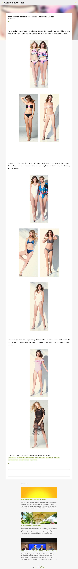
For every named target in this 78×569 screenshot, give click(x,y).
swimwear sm (33, 459)
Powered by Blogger (40, 567)
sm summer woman (39, 457)
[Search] (26, 2)
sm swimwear (49, 457)
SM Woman (56, 457)
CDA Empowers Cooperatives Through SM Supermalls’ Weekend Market (39, 550)
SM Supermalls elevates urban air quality (31, 525)
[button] (9, 22)
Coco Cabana (12, 457)
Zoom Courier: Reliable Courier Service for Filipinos (33, 499)
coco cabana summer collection (25, 457)
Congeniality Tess (14, 2)
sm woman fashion (13, 459)
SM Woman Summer (24, 459)
